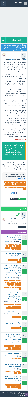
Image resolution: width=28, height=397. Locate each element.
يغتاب (9, 244)
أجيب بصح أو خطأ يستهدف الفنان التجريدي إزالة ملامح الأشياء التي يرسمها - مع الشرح (13, 378)
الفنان (6, 385)
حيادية (6, 287)
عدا (9, 304)
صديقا (11, 349)
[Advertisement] (14, 21)
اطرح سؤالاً (16, 40)
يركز (9, 285)
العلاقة (24, 187)
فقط (16, 287)
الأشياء (9, 386)
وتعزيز (20, 187)
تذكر (6, 187)
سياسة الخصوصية (13, 392)
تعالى (6, 247)
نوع (20, 316)
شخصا (13, 244)
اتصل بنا (25, 392)
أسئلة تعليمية (11, 59)
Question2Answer (23, 395)
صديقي (7, 349)
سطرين (10, 246)
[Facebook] (15, 193)
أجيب (8, 182)
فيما (5, 182)
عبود (17, 242)
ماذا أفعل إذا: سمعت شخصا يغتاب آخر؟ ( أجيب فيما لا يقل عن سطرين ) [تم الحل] (13, 237)
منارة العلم (19, 314)
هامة (12, 185)
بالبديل (13, 306)
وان (9, 187)
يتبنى (13, 287)
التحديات (10, 282)
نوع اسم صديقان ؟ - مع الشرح (13, 311)
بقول (12, 247)
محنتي (13, 304)
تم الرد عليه (24, 218)
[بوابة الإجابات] (17, 2)
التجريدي (19, 386)
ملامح (12, 386)
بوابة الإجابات (21, 178)
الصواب (9, 306)
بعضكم (16, 249)
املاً (20, 306)
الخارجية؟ (19, 282)
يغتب (20, 249)
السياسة (6, 280)
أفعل (24, 182)
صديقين (15, 349)
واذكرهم (19, 185)
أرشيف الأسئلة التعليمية (15, 393)
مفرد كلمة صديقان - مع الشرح (13, 323)
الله (9, 247)
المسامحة (23, 185)
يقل (14, 246)
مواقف (10, 287)
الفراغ (17, 306)
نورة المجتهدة (18, 302)
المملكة (12, 285)
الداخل (19, 287)
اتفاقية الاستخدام (5, 392)
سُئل (25, 59)
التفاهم (17, 187)
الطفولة (6, 304)
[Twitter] (12, 193)
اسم (17, 316)
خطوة (15, 185)
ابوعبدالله (19, 278)
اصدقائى (19, 261)
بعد (20, 371)
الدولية (7, 282)
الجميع (16, 304)
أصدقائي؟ (12, 182)
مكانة (16, 285)
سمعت (16, 244)
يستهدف (10, 385)
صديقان (17, 182)
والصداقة (12, 187)
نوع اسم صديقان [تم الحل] (14, 353)
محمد (14, 280)
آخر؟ (6, 244)
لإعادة (8, 185)
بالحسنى (19, 247)
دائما (20, 289)
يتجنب (15, 282)
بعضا (13, 249)
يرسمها (19, 388)
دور (20, 280)
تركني (20, 304)
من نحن (20, 392)
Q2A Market (24, 394)
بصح (16, 385)
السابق (10, 371)
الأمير (17, 280)
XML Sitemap (23, 393)
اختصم (21, 182)
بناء (5, 185)
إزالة (15, 386)
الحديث (13, 371)
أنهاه (7, 246)
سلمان (10, 280)
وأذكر (15, 247)
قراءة (17, 371)
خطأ (13, 385)
